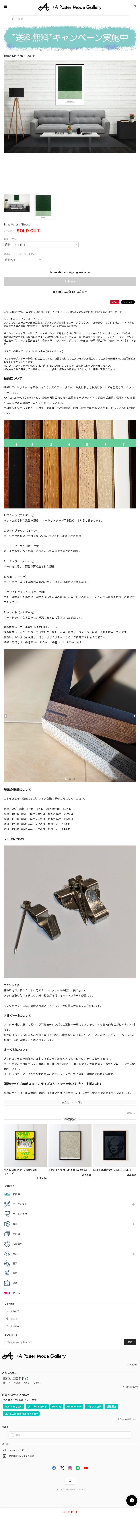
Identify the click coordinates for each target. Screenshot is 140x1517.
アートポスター (21, 1214)
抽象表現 (17, 1243)
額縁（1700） (11, 239)
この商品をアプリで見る (70, 1102)
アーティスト (20, 1204)
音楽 (15, 1263)
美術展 (16, 1234)
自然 (15, 1253)
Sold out (70, 281)
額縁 (15, 1283)
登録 (130, 1342)
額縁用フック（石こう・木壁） (19, 254)
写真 (15, 1224)
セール (16, 1293)
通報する (131, 1113)
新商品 (16, 1194)
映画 (15, 1273)
